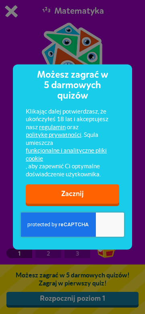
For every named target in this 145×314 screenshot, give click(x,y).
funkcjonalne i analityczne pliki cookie (66, 154)
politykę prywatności (53, 134)
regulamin (52, 127)
